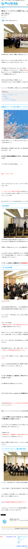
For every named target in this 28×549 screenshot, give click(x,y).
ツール (19, 540)
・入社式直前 (4, 96)
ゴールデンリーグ (11, 536)
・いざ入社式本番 (5, 98)
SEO (19, 538)
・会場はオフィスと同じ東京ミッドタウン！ (10, 94)
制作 (19, 542)
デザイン (19, 541)
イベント (2, 7)
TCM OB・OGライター (13, 20)
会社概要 (18, 546)
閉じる (6, 91)
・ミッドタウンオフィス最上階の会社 (9, 100)
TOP (2, 15)
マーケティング (21, 539)
